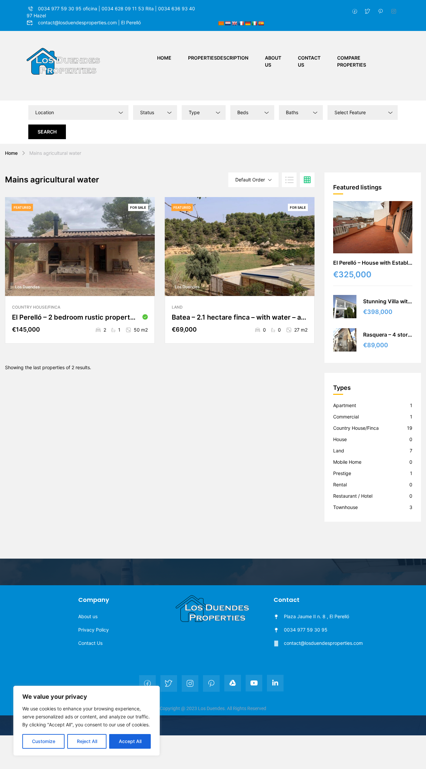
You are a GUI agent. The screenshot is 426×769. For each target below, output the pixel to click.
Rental (340, 484)
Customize (43, 741)
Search (47, 131)
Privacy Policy (93, 630)
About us (88, 616)
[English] (234, 23)
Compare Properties (351, 61)
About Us (273, 61)
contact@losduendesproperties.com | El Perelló (89, 22)
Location (44, 112)
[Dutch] (228, 23)
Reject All (87, 741)
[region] (86, 721)
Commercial (346, 416)
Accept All (130, 741)
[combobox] (155, 113)
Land (177, 307)
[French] (241, 23)
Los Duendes (27, 286)
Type (194, 112)
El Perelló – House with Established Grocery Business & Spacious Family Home (372, 262)
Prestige (342, 473)
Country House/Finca (36, 307)
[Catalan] (221, 23)
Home (164, 58)
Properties (218, 58)
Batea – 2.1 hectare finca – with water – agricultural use (240, 317)
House (340, 439)
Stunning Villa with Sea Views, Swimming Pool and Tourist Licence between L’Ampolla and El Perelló (387, 301)
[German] (248, 23)
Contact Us (309, 61)
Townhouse (345, 507)
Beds (242, 112)
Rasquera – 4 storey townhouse (387, 334)
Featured (22, 207)
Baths (292, 112)
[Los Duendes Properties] (63, 61)
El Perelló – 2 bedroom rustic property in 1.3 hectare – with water (75, 317)
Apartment (344, 405)
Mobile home (347, 462)
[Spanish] (261, 23)
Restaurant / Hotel (352, 496)
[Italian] (254, 23)
